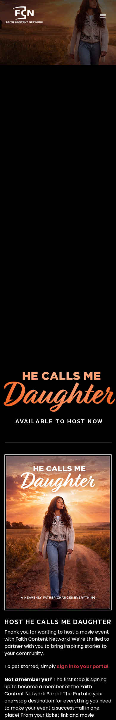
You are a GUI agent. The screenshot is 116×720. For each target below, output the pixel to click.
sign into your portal (83, 666)
